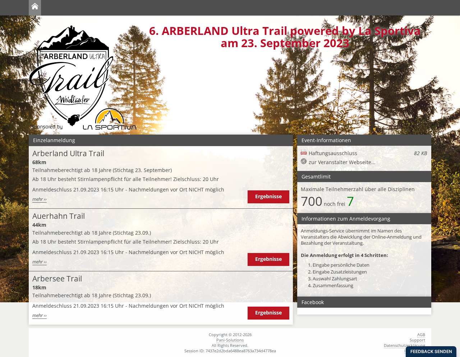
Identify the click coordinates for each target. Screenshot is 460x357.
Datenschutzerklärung (404, 345)
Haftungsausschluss (368, 153)
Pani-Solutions (230, 340)
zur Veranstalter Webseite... (342, 162)
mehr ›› (39, 199)
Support (417, 340)
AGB (421, 334)
